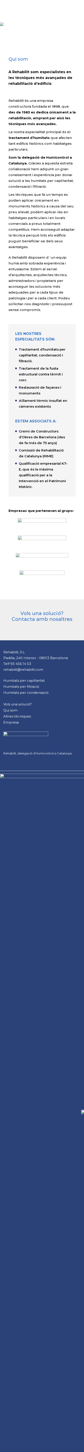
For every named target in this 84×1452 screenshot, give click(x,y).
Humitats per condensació (26, 692)
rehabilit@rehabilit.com (23, 669)
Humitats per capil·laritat (24, 680)
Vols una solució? (17, 704)
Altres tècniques (17, 716)
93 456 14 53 (20, 664)
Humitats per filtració (21, 686)
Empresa (11, 722)
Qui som (10, 710)
